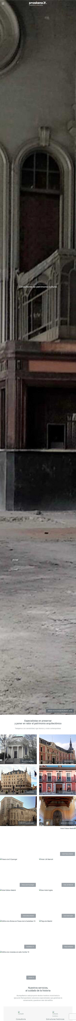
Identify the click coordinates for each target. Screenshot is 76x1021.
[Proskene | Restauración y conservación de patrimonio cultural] (38, 3)
